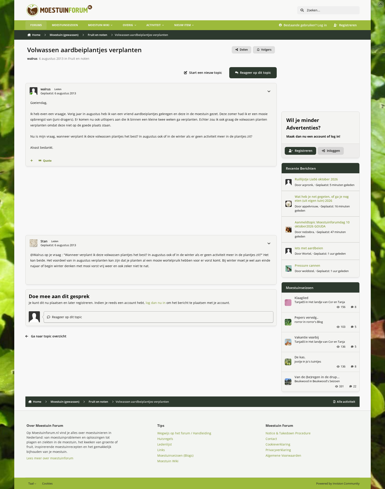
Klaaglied (301, 298)
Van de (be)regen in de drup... (317, 377)
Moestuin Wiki (167, 461)
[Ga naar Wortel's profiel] (288, 251)
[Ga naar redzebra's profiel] (288, 229)
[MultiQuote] (31, 160)
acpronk (307, 185)
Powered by (338, 483)
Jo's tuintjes (313, 361)
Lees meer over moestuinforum (50, 458)
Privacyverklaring (278, 450)
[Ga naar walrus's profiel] (33, 91)
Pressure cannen (307, 265)
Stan (44, 241)
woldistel (308, 271)
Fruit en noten (78, 58)
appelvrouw (310, 206)
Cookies (47, 483)
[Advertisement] (151, 200)
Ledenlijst (164, 444)
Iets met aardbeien (309, 248)
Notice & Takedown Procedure (288, 433)
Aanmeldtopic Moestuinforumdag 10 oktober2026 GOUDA (322, 224)
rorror (299, 322)
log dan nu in (156, 303)
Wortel (306, 254)
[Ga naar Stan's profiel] (33, 243)
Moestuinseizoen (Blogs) (175, 455)
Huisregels (165, 439)
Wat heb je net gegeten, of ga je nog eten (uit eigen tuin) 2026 (322, 198)
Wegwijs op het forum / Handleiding (184, 433)
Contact (271, 439)
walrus (32, 58)
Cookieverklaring (278, 444)
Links (161, 450)
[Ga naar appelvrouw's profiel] (288, 204)
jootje (298, 361)
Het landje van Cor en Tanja (327, 302)
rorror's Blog (314, 322)
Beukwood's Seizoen (326, 381)
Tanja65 (300, 302)
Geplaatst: (335, 185)
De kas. (300, 357)
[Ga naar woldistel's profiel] (288, 268)
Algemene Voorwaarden (283, 455)
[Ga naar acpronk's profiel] (288, 182)
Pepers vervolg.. (306, 317)
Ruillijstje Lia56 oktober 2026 (316, 179)
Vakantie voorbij (307, 337)
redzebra (308, 232)
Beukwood (302, 381)
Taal (31, 483)
